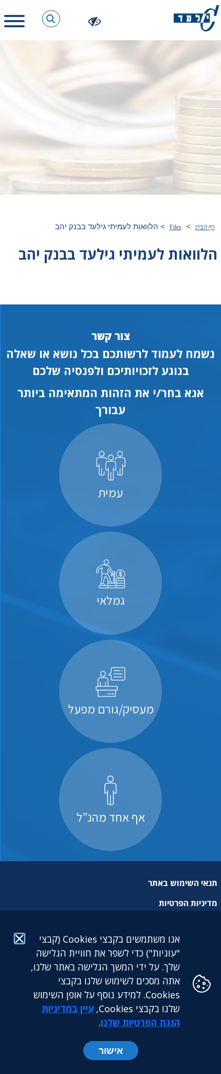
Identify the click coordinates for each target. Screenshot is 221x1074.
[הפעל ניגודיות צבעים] (94, 20)
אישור (111, 1050)
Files (175, 227)
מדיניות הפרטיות (188, 903)
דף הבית (205, 227)
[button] (51, 18)
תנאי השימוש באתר (182, 883)
